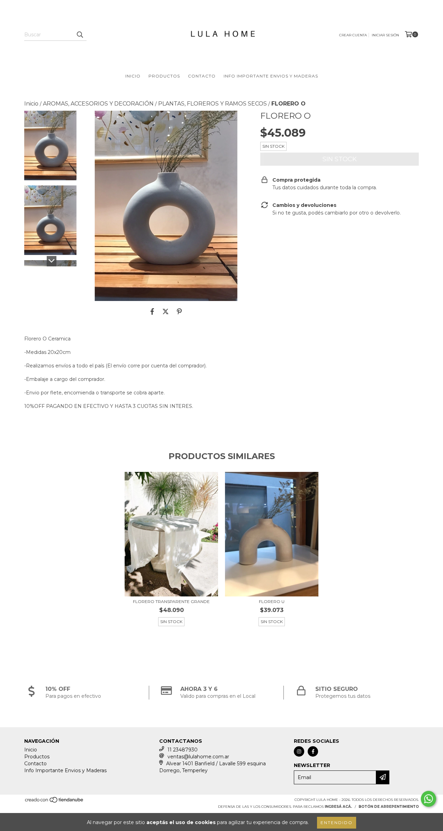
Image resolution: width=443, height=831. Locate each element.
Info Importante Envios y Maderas (271, 76)
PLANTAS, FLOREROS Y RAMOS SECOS (212, 103)
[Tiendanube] (54, 802)
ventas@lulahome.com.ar (198, 757)
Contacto (202, 76)
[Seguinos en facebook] (313, 751)
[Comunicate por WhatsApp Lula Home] (428, 799)
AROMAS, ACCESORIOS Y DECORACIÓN (98, 103)
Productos (164, 76)
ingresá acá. (338, 806)
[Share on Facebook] (152, 311)
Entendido (336, 822)
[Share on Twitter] (165, 311)
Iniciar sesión (385, 35)
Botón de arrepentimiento (389, 806)
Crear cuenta (353, 35)
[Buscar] (80, 34)
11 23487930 (183, 750)
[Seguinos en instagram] (299, 751)
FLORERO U (271, 601)
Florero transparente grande (171, 601)
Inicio (133, 76)
